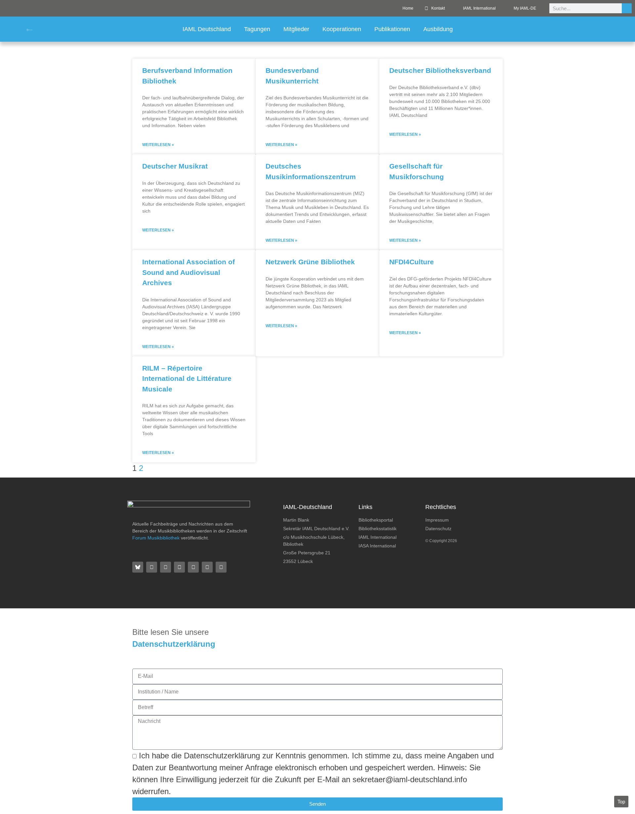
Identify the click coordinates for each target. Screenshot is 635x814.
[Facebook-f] (151, 567)
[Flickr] (165, 567)
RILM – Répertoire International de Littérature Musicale (187, 378)
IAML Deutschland (207, 29)
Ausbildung (438, 29)
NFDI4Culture (411, 262)
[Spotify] (193, 567)
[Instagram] (179, 567)
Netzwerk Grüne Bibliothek (310, 262)
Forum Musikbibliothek (156, 537)
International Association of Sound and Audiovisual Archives (188, 272)
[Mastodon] (221, 567)
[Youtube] (207, 567)
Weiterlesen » (158, 144)
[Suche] (627, 8)
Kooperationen (341, 29)
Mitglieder (296, 29)
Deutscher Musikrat (175, 166)
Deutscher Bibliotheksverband (440, 70)
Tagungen (257, 29)
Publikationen (392, 29)
